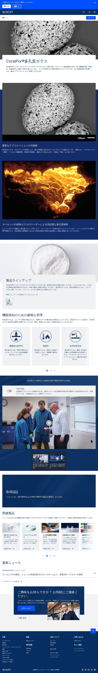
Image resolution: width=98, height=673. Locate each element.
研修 (27, 652)
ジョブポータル (54, 657)
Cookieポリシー (31, 394)
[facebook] (82, 670)
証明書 (52, 645)
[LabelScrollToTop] (93, 630)
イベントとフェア (78, 648)
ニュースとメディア (79, 650)
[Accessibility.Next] (55, 370)
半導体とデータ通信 (7, 661)
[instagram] (86, 670)
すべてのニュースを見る (11, 581)
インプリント (42, 669)
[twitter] (92, 670)
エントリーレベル (54, 655)
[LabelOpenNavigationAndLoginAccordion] (89, 12)
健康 (3, 649)
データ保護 (50, 669)
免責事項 (35, 669)
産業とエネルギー (6, 653)
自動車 (4, 643)
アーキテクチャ (6, 640)
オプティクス (5, 655)
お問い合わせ (90, 17)
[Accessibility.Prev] (43, 370)
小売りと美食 (5, 657)
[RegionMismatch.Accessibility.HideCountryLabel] (95, 3)
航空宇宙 (4, 645)
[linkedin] (89, 670)
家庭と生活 (5, 651)
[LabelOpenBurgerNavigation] (94, 12)
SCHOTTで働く (54, 652)
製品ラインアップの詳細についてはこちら (21, 294)
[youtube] (95, 670)
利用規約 (57, 669)
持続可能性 (53, 643)
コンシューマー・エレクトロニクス (11, 647)
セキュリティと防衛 (7, 659)
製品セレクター (30, 640)
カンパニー (53, 640)
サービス (28, 650)
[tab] (47, 370)
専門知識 (28, 648)
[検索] (84, 12)
